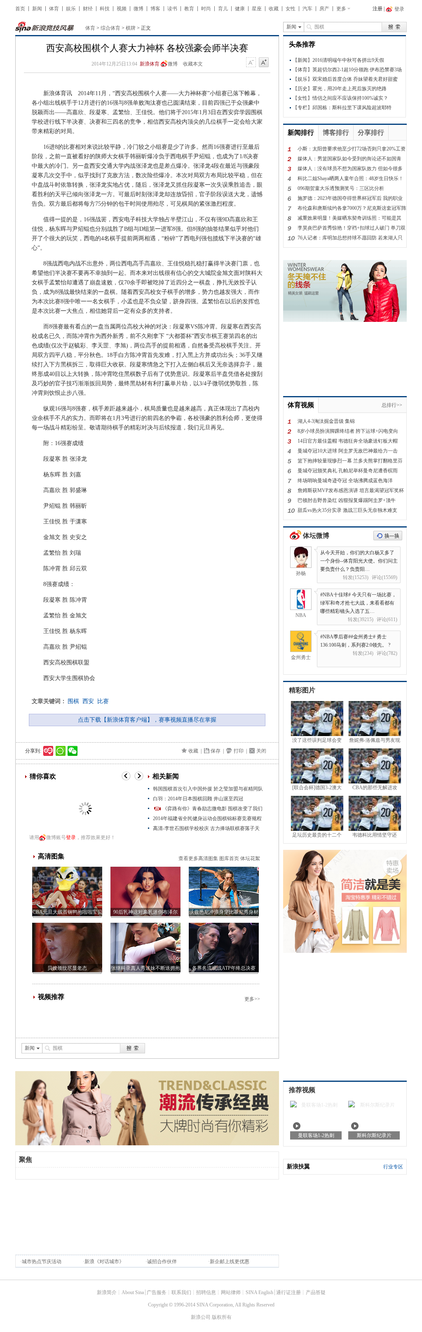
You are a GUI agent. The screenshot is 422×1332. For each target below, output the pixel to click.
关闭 (261, 751)
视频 (122, 9)
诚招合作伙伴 (162, 1261)
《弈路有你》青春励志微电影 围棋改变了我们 (212, 808)
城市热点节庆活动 (41, 1261)
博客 (155, 9)
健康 (240, 9)
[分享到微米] (48, 751)
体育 (54, 9)
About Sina (133, 1292)
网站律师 (231, 1292)
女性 (290, 9)
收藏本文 (193, 64)
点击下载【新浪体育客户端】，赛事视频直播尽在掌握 (147, 720)
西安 (88, 701)
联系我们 (181, 1292)
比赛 (103, 701)
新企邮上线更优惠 (229, 1261)
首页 (20, 9)
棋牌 (131, 28)
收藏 (274, 9)
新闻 (37, 9)
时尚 (206, 9)
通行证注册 (288, 1292)
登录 (71, 837)
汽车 (307, 9)
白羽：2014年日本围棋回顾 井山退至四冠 (198, 799)
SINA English (259, 1292)
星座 (257, 9)
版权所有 (222, 1317)
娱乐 (71, 9)
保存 (215, 751)
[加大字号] (264, 62)
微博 (138, 9)
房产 (324, 9)
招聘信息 (206, 1292)
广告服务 (156, 1292)
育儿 (223, 9)
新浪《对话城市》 (104, 1261)
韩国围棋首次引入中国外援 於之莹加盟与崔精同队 (208, 789)
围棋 (73, 701)
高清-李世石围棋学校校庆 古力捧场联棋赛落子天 (206, 828)
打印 (239, 751)
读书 (172, 9)
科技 (105, 9)
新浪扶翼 (298, 1166)
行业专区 (393, 1167)
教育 (189, 9)
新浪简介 (107, 1292)
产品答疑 (316, 1292)
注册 (377, 9)
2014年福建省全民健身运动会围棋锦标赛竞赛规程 (207, 818)
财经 (88, 9)
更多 (341, 9)
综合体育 (110, 28)
